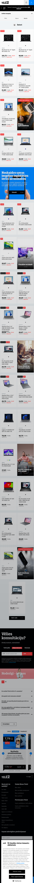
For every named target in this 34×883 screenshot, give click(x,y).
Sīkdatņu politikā (20, 863)
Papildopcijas (18, 881)
